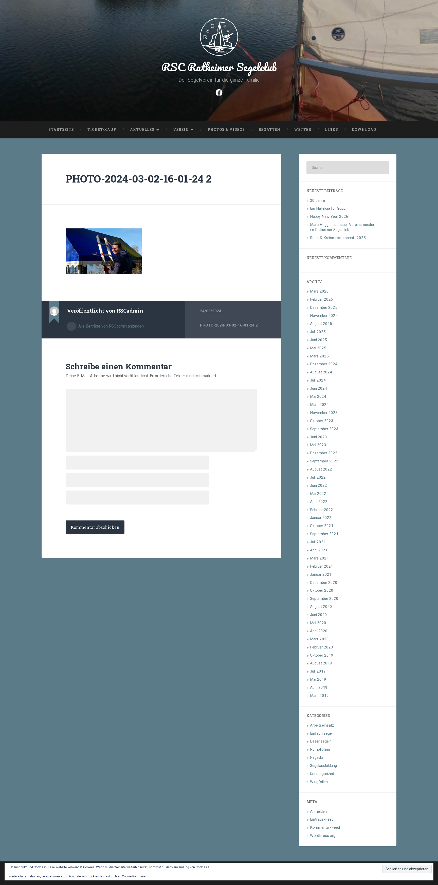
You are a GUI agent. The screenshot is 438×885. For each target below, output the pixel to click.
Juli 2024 (318, 380)
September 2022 (324, 461)
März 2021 (319, 558)
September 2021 (324, 534)
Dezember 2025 (323, 307)
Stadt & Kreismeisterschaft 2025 (338, 238)
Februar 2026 (321, 299)
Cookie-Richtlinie (133, 876)
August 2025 (321, 323)
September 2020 (324, 598)
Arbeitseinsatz (322, 725)
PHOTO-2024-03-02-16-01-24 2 (139, 178)
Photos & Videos (226, 129)
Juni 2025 (318, 340)
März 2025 (319, 356)
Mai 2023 (318, 445)
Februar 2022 (321, 510)
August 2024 (321, 372)
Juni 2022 (318, 485)
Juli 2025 (318, 332)
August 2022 (321, 469)
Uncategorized (322, 773)
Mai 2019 (318, 679)
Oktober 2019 (321, 655)
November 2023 (324, 412)
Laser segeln (321, 741)
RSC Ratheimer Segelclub (219, 67)
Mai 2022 (318, 493)
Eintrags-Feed (322, 819)
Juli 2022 (318, 477)
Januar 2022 (321, 517)
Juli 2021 (318, 542)
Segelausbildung (323, 765)
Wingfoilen (319, 782)
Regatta (316, 757)
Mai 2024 (318, 396)
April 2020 (318, 631)
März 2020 (319, 639)
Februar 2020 (321, 647)
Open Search (391, 129)
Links (331, 129)
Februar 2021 (321, 566)
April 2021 (318, 550)
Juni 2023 (318, 437)
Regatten (269, 129)
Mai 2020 (318, 623)
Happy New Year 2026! (329, 216)
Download (364, 129)
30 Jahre (317, 200)
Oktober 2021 (321, 525)
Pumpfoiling (320, 749)
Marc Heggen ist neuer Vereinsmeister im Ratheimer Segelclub (342, 227)
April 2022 (318, 501)
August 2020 (321, 606)
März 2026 (319, 291)
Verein (181, 129)
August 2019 (321, 663)
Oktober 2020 (321, 590)
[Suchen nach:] (347, 167)
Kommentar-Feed (325, 827)
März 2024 (319, 404)
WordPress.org (322, 835)
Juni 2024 (318, 388)
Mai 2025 (318, 348)
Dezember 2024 (323, 364)
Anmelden (318, 811)
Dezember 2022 (323, 453)
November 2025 (324, 315)
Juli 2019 (318, 671)
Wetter (302, 129)
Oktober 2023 (321, 421)
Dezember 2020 (323, 582)
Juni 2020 (318, 614)
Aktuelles (142, 129)
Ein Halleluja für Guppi (328, 208)
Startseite (61, 129)
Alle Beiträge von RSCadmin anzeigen (110, 326)
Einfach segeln (322, 733)
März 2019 (319, 695)
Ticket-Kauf (101, 129)
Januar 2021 (321, 574)
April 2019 (318, 687)
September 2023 (324, 429)
